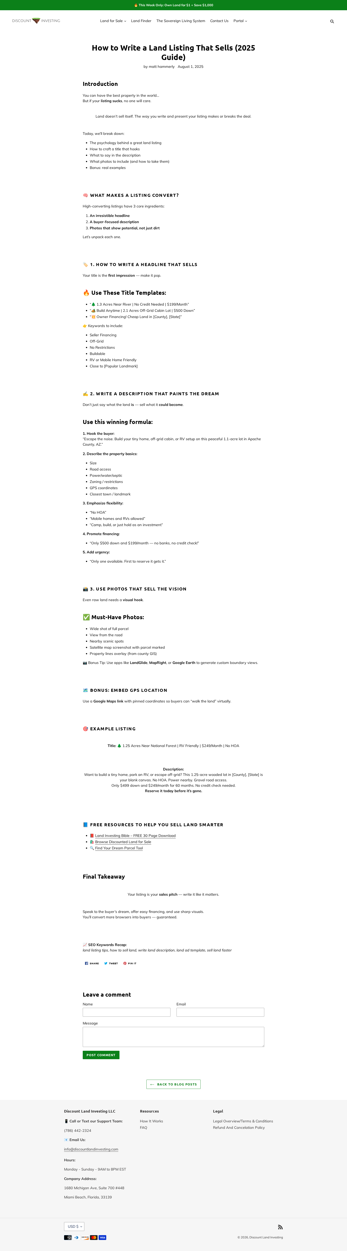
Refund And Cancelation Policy (239, 1127)
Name (88, 1004)
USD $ (73, 1226)
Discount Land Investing (266, 1237)
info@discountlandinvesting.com (91, 1149)
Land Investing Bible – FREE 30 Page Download (135, 835)
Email (181, 1004)
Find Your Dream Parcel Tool (119, 848)
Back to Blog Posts (176, 1084)
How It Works (151, 1121)
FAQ (143, 1127)
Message (90, 1023)
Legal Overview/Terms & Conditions (243, 1121)
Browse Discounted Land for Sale (123, 841)
